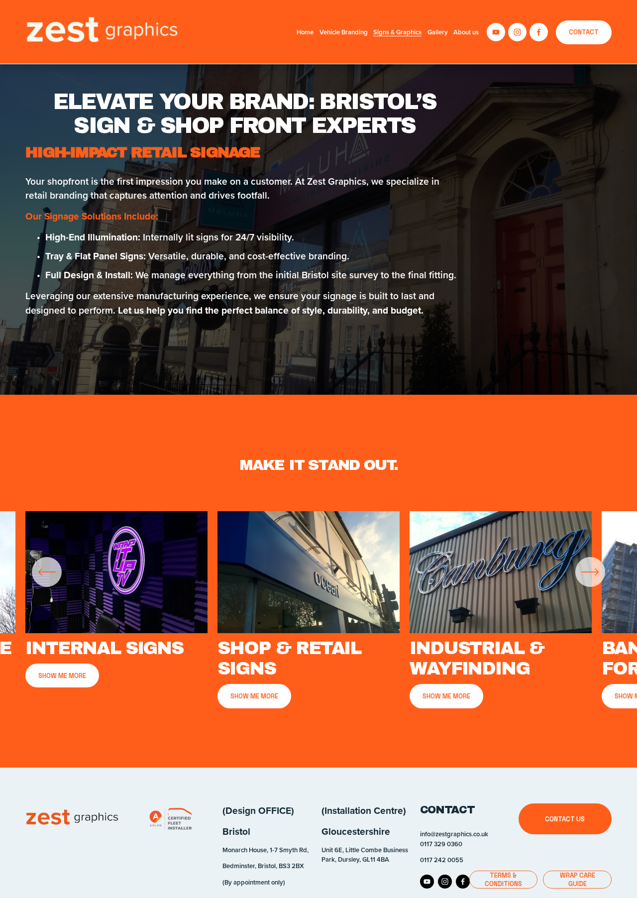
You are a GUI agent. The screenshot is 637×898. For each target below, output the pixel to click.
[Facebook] (539, 32)
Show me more (62, 676)
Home (305, 32)
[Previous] (47, 572)
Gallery (437, 32)
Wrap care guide (577, 879)
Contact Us (565, 819)
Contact (584, 32)
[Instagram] (517, 32)
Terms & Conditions (503, 879)
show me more (254, 696)
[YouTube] (496, 32)
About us (466, 32)
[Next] (590, 572)
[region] (318, 609)
